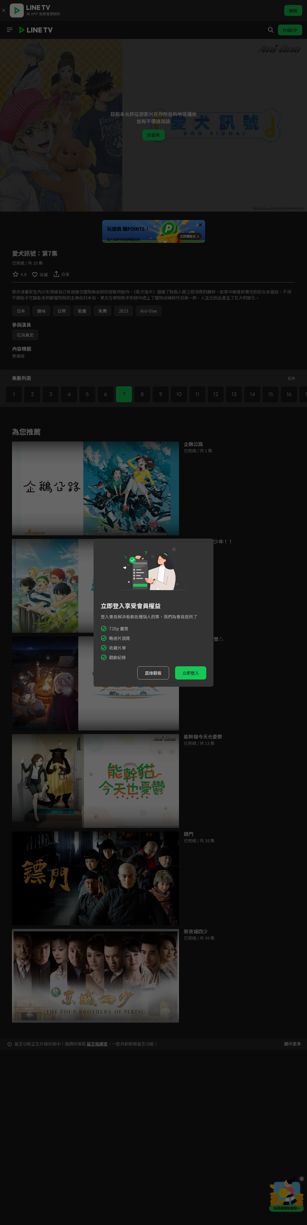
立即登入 (190, 673)
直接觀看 (153, 673)
